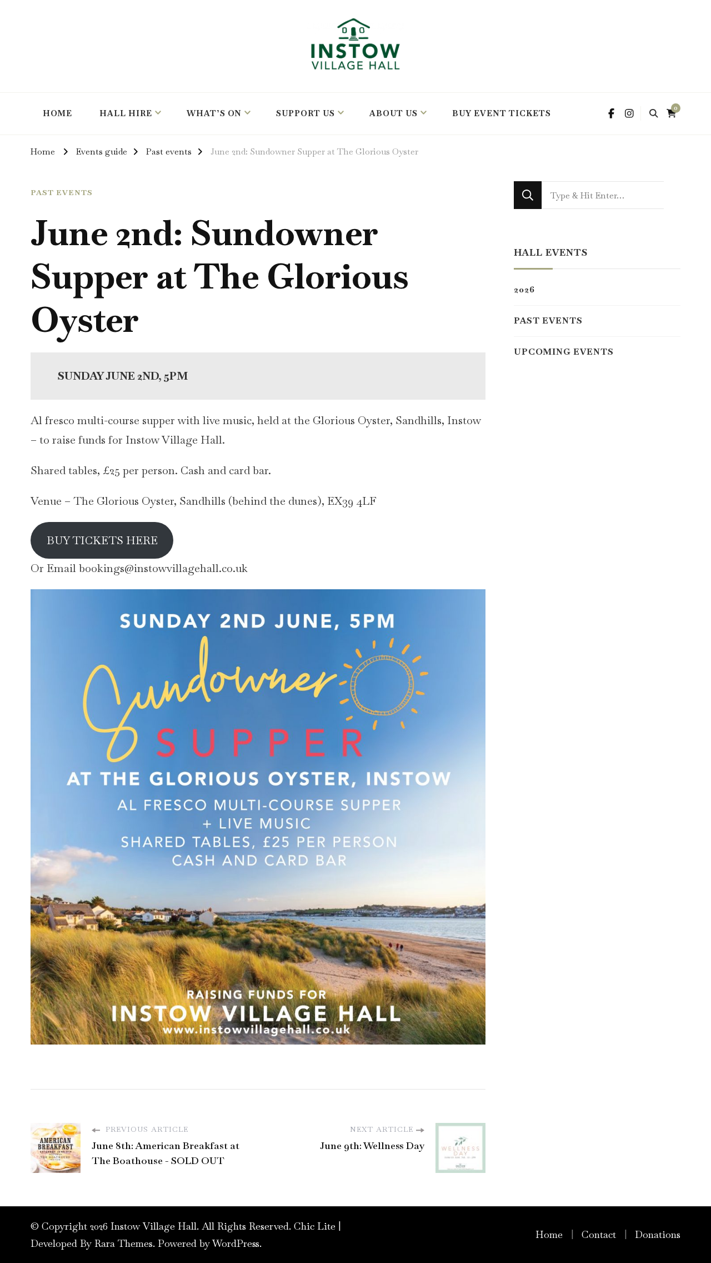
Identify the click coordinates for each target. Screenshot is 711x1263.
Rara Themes (123, 1243)
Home (549, 1234)
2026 (524, 289)
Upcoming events (564, 351)
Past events (62, 192)
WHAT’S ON (214, 113)
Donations (657, 1234)
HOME (57, 113)
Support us (305, 113)
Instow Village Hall (154, 1226)
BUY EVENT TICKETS (501, 113)
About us (393, 113)
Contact (599, 1234)
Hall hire (125, 113)
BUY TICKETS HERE (102, 540)
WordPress (235, 1243)
